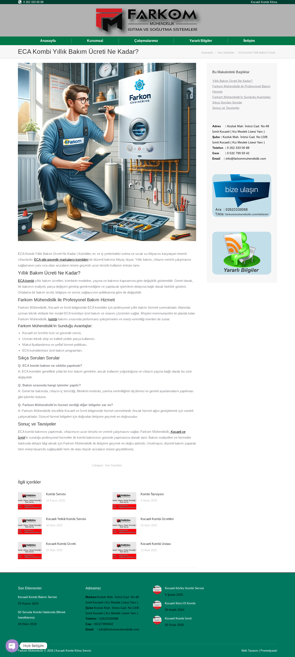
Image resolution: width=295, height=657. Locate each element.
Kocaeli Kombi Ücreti (61, 544)
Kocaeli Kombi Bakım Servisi (37, 597)
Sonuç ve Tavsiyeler (225, 108)
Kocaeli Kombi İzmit (178, 618)
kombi (52, 319)
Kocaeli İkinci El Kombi (180, 603)
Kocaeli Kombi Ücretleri (157, 519)
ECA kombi (26, 280)
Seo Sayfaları (113, 465)
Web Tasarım (249, 650)
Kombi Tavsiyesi (152, 494)
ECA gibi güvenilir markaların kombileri (61, 259)
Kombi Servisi (56, 494)
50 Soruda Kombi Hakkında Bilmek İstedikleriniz (41, 614)
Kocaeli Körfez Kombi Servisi (184, 588)
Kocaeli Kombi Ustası (156, 544)
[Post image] (30, 500)
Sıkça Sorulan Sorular (227, 102)
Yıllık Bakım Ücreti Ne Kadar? (232, 81)
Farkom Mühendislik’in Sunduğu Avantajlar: (241, 97)
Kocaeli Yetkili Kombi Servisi (66, 519)
